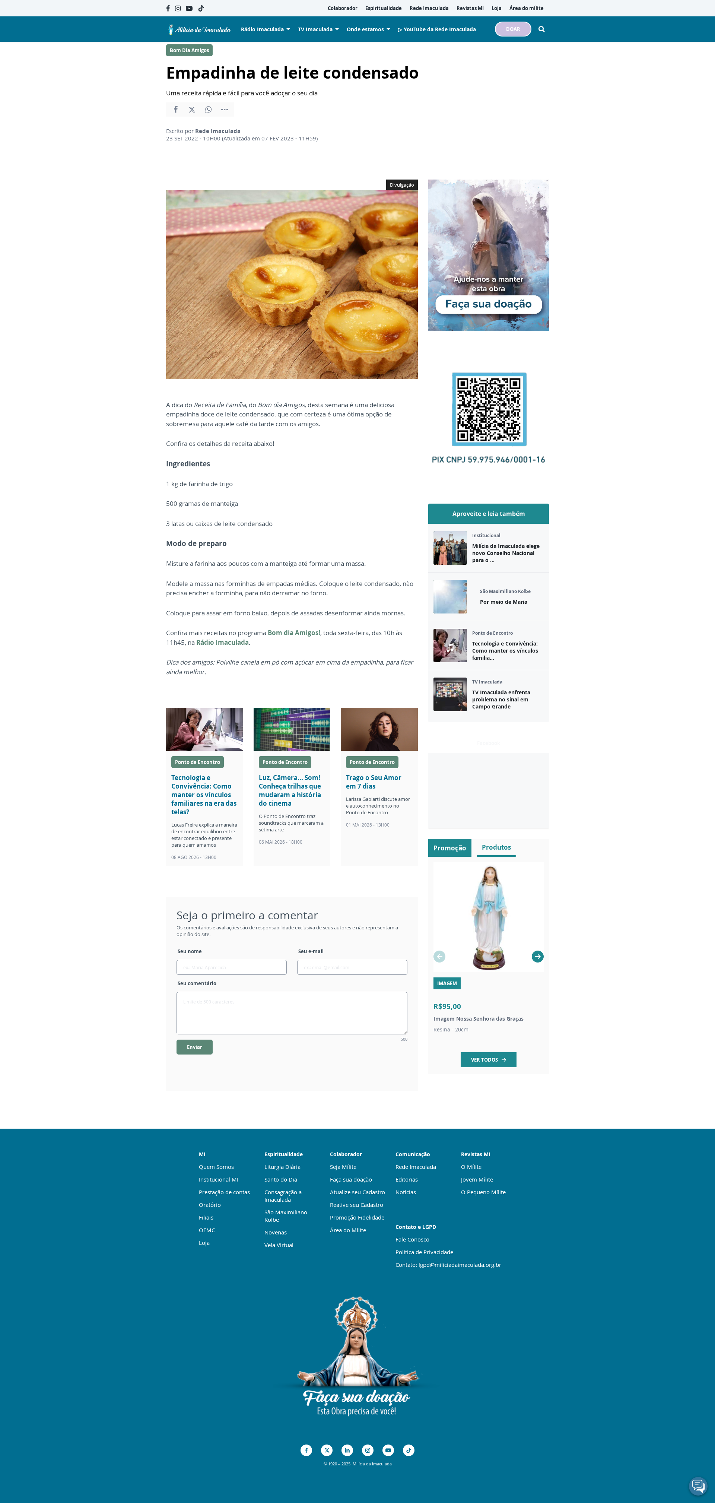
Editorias (406, 1179)
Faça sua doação (351, 1179)
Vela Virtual (278, 1245)
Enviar (194, 1047)
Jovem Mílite (477, 1179)
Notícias (405, 1192)
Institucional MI (218, 1179)
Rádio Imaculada (222, 642)
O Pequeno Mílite (483, 1192)
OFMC (207, 1230)
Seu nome (190, 951)
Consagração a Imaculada (283, 1195)
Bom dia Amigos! (294, 632)
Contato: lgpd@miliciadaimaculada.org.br (448, 1264)
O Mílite (471, 1166)
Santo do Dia (280, 1179)
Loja (204, 1242)
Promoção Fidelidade (357, 1217)
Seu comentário (197, 983)
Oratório (210, 1204)
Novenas (275, 1232)
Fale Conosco (412, 1239)
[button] (538, 957)
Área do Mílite (348, 1230)
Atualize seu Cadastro (357, 1192)
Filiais (206, 1217)
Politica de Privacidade (424, 1252)
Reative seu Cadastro (356, 1204)
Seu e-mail (311, 951)
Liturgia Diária (282, 1166)
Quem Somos (216, 1166)
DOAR (513, 29)
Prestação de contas (224, 1192)
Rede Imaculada (415, 1166)
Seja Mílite (343, 1166)
